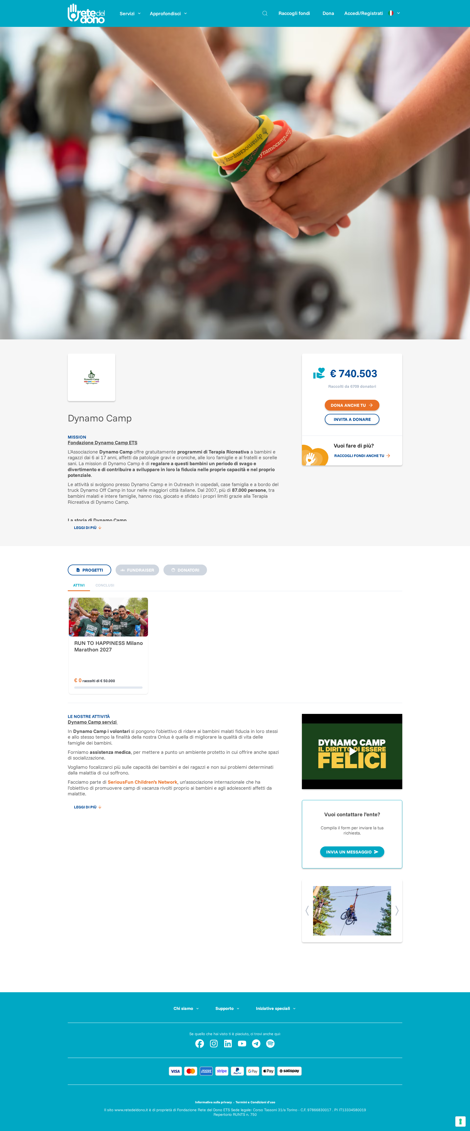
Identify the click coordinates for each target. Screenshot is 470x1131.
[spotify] (270, 1043)
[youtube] (242, 1043)
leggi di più (85, 527)
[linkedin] (227, 1043)
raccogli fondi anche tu (359, 455)
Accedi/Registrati (363, 13)
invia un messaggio (349, 852)
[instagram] (213, 1043)
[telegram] (256, 1043)
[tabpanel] (235, 635)
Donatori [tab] (188, 570)
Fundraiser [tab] (140, 570)
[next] (396, 910)
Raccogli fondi (294, 13)
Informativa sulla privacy (213, 1102)
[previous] (307, 910)
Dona (328, 13)
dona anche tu (348, 405)
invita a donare (352, 419)
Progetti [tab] (92, 570)
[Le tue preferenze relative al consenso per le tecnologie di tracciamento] (460, 1121)
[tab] (79, 585)
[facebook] (199, 1043)
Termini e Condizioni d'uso (255, 1102)
